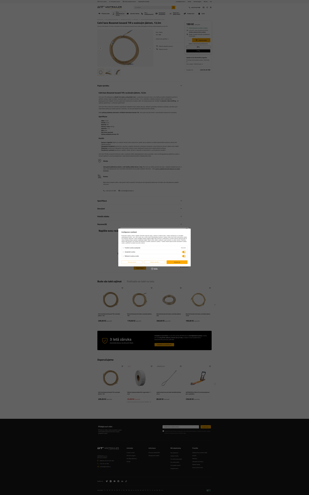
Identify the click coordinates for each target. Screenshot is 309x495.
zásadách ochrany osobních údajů (146, 238)
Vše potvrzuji (177, 262)
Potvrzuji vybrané (132, 262)
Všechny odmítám (154, 262)
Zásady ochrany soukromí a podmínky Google (136, 240)
